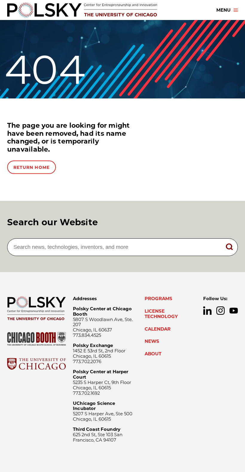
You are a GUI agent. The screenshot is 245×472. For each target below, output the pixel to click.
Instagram (220, 310)
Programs (158, 298)
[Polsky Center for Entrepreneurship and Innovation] (82, 10)
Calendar (158, 329)
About (153, 354)
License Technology (161, 314)
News (152, 341)
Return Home (31, 167)
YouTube (233, 310)
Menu (223, 10)
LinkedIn (207, 310)
